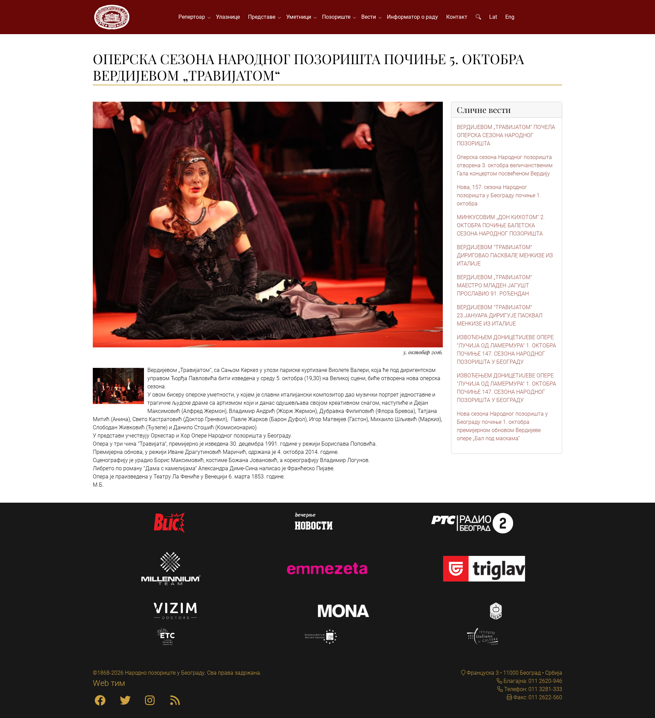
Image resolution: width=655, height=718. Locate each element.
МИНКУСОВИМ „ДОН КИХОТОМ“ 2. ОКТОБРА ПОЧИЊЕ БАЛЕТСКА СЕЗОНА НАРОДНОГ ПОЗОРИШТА (501, 225)
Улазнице (228, 17)
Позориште (337, 17)
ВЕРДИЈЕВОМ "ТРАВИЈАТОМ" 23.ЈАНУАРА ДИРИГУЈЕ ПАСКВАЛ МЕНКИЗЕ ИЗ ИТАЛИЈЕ (499, 315)
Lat (493, 17)
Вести (370, 17)
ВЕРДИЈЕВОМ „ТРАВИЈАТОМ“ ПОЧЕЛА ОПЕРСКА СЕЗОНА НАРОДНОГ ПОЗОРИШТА (506, 135)
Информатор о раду (412, 17)
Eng (509, 17)
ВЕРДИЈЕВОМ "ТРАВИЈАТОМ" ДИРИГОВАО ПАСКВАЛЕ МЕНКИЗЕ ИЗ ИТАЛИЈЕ (505, 255)
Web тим (109, 683)
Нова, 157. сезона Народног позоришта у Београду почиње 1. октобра (499, 195)
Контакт (456, 17)
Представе (263, 17)
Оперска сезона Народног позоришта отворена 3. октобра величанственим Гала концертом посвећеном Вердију (505, 165)
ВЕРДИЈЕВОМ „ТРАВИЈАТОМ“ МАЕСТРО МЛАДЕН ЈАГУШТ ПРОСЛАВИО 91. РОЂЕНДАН (494, 285)
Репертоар (193, 17)
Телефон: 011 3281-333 (532, 689)
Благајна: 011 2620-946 (532, 681)
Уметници (300, 17)
